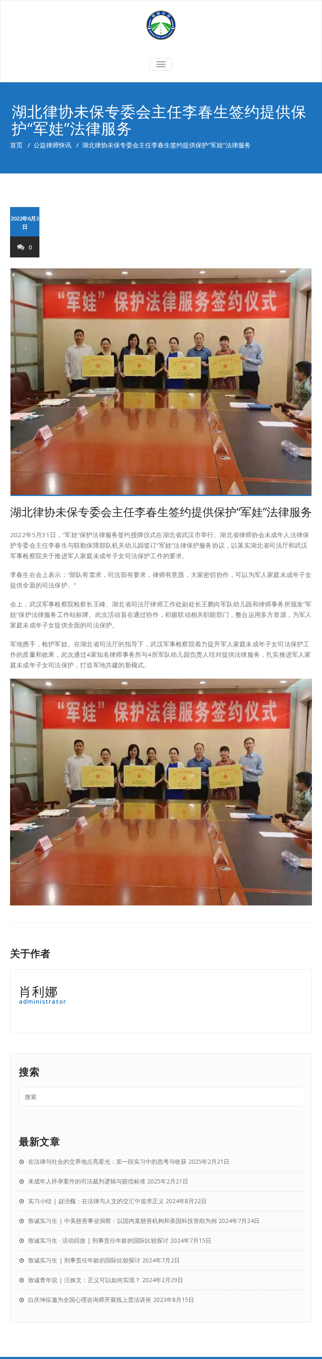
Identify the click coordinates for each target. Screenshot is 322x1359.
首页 (16, 145)
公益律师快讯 (52, 145)
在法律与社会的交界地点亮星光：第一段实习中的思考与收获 (107, 1161)
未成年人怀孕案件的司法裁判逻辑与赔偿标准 (86, 1181)
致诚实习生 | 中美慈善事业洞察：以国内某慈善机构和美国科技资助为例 (122, 1221)
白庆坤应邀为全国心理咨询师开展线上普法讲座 (89, 1300)
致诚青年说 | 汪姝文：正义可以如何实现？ (84, 1280)
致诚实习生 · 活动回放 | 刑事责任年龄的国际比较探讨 (98, 1240)
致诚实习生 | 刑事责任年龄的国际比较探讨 (84, 1260)
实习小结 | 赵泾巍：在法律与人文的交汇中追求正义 (96, 1201)
